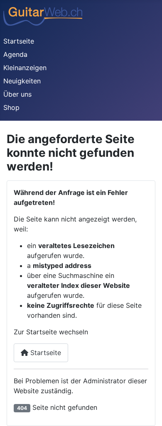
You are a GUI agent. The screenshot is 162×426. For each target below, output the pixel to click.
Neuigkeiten (22, 81)
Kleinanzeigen (25, 67)
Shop (11, 107)
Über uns (17, 94)
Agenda (15, 54)
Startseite (18, 41)
